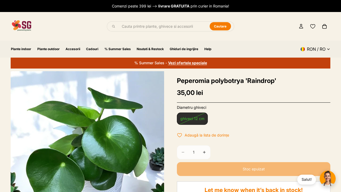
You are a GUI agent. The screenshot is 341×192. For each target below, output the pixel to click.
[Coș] (324, 26)
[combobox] (162, 26)
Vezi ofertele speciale (187, 63)
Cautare (220, 26)
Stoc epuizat (254, 169)
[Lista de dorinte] (313, 26)
